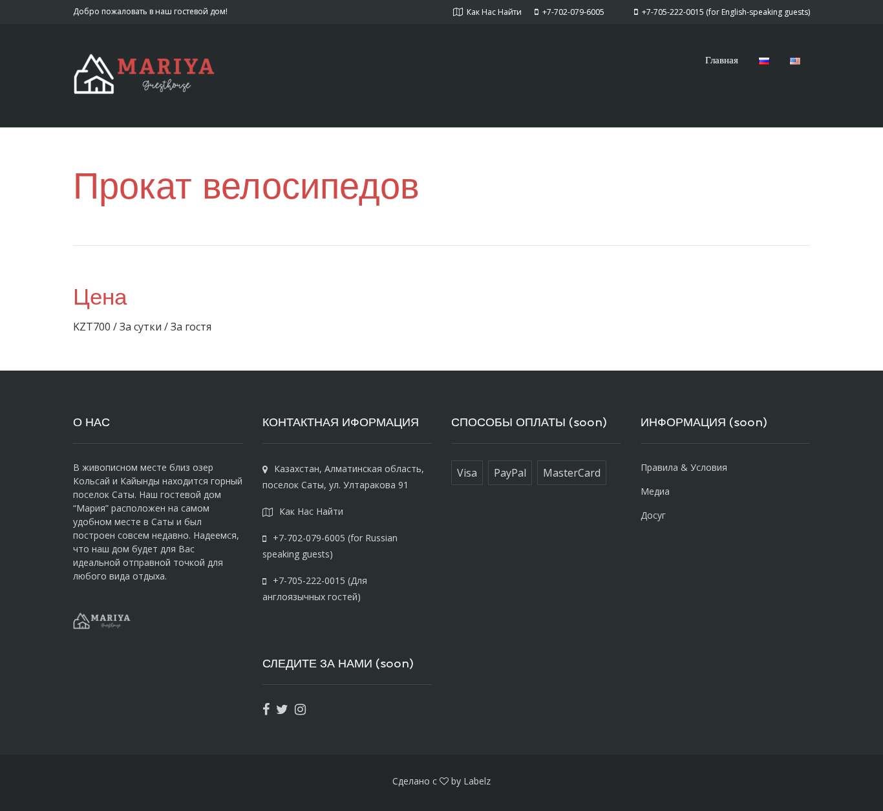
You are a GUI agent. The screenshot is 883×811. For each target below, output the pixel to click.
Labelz (477, 781)
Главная (721, 59)
